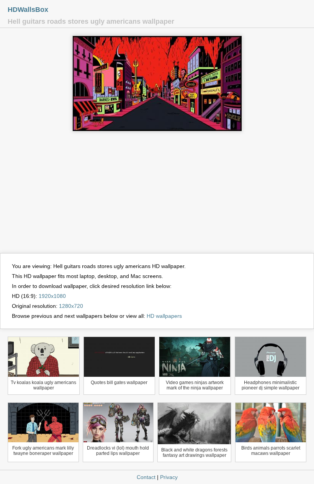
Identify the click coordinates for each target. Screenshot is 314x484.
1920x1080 (52, 296)
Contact (146, 477)
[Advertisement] (157, 195)
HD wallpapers (164, 316)
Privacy (169, 477)
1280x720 (71, 306)
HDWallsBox (28, 9)
